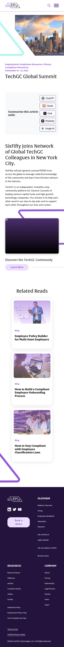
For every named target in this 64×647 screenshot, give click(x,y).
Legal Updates (43, 540)
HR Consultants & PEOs (47, 548)
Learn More (17, 267)
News (47, 599)
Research (41, 526)
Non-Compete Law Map (16, 618)
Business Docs (43, 555)
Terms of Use (12, 629)
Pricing (47, 578)
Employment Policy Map (17, 612)
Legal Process (50, 588)
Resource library (13, 572)
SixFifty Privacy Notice (16, 634)
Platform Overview (45, 505)
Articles (10, 583)
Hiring (40, 510)
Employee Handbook (46, 516)
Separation (42, 521)
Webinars (11, 578)
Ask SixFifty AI (43, 534)
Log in (47, 604)
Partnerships (49, 583)
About (47, 572)
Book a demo (18, 522)
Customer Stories (14, 588)
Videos (10, 594)
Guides (10, 599)
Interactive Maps (13, 607)
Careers (47, 594)
